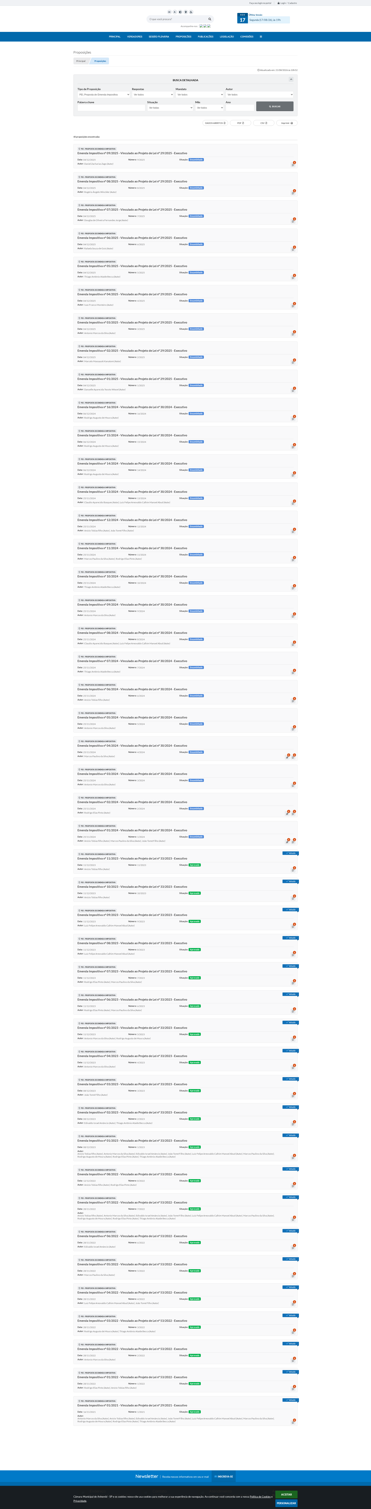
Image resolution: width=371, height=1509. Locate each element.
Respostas (138, 89)
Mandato (181, 89)
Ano (228, 102)
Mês (197, 102)
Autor (229, 89)
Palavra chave (85, 102)
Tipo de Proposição (89, 89)
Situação (152, 102)
